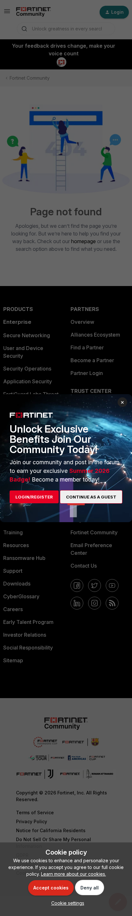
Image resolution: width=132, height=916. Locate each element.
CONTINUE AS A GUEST (91, 496)
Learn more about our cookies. (73, 874)
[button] (66, 903)
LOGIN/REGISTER (34, 496)
